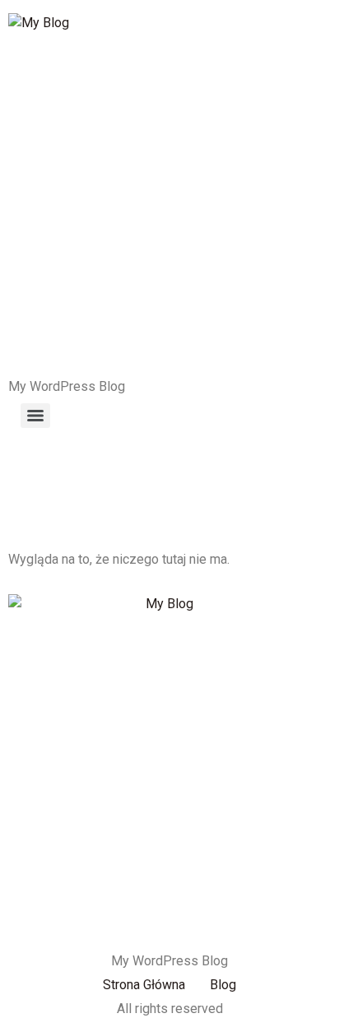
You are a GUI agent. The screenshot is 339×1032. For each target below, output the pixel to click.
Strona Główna (144, 984)
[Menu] (35, 415)
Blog (223, 984)
